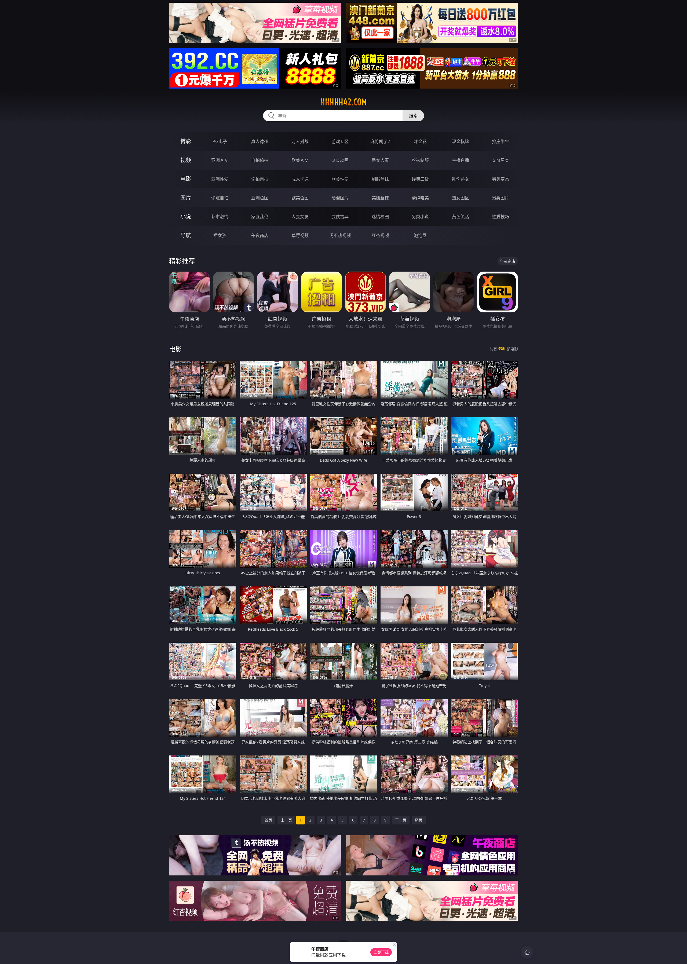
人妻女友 (300, 217)
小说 (185, 216)
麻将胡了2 (380, 141)
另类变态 (500, 179)
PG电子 (220, 141)
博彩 (185, 141)
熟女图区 (460, 198)
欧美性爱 (340, 179)
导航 (185, 235)
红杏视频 (380, 235)
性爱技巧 (500, 217)
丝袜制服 (420, 160)
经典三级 (420, 179)
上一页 (286, 820)
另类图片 (500, 198)
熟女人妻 (380, 160)
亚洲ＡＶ (219, 160)
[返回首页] (527, 952)
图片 (185, 197)
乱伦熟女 (460, 179)
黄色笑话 (460, 217)
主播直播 (460, 160)
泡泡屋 (420, 235)
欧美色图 (300, 198)
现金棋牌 (460, 141)
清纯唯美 (420, 198)
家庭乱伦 (259, 217)
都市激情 (219, 217)
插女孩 (219, 235)
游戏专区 (340, 141)
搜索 (413, 116)
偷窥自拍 (219, 198)
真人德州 (259, 141)
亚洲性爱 (219, 179)
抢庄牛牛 (500, 141)
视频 (185, 160)
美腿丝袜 (380, 198)
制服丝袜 (380, 179)
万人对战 (300, 141)
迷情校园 (380, 217)
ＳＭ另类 (500, 160)
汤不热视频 (340, 235)
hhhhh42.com (343, 102)
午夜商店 (259, 235)
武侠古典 (340, 217)
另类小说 (420, 217)
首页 (268, 820)
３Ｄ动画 (340, 160)
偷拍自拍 (259, 179)
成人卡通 (300, 179)
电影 (185, 178)
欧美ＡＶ (300, 160)
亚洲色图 (259, 198)
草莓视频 (300, 235)
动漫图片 (340, 198)
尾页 (418, 820)
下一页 (400, 820)
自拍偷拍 (259, 160)
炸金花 (420, 141)
